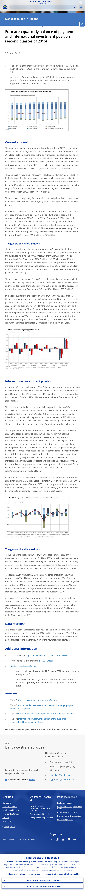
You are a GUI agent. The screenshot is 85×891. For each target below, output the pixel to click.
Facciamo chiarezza (10, 810)
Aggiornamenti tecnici (39, 814)
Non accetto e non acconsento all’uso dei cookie (44, 886)
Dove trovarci (8, 821)
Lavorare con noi (9, 807)
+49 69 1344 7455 (61, 775)
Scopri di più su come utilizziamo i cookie (62, 874)
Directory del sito (9, 827)
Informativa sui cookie (67, 812)
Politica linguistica (65, 820)
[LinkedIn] (57, 839)
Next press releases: (20, 666)
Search (74, 7)
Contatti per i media (18, 780)
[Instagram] (63, 839)
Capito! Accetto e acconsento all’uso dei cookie (44, 880)
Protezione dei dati (65, 803)
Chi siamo (6, 803)
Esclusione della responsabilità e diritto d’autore (40, 809)
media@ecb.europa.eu (64, 780)
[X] (51, 839)
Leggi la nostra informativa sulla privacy (25, 874)
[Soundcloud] (74, 839)
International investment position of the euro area (42, 714)
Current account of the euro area (34, 700)
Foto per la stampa (10, 814)
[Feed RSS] (80, 839)
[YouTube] (68, 839)
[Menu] (81, 7)
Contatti (5, 818)
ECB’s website (48, 661)
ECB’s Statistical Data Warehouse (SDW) (49, 656)
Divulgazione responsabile (41, 818)
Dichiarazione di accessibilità (70, 816)
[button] (80, 2)
